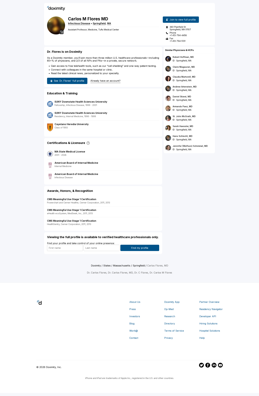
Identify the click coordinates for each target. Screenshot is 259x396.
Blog (131, 323)
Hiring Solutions (208, 323)
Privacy (168, 337)
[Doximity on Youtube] (220, 365)
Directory (169, 323)
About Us (134, 301)
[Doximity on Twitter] (201, 365)
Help (202, 337)
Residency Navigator (211, 309)
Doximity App (172, 301)
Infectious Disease (79, 23)
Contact (133, 337)
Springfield (99, 23)
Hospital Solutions (209, 330)
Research (169, 316)
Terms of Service (174, 330)
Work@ (133, 330)
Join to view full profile (183, 19)
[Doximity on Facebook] (207, 365)
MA (109, 23)
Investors (134, 316)
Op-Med (169, 309)
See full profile (69, 80)
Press (132, 309)
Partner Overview (209, 301)
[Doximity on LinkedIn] (214, 365)
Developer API (207, 316)
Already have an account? (105, 80)
